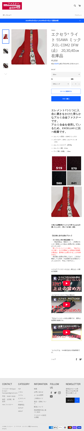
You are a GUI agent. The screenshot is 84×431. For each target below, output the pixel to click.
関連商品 (21, 405)
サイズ (53, 69)
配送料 (56, 63)
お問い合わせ (38, 392)
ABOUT (20, 411)
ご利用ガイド (38, 398)
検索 (35, 389)
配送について (38, 407)
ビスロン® (21, 398)
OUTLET (20, 408)
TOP (19, 389)
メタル (20, 392)
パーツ (20, 402)
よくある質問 (38, 395)
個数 (72, 79)
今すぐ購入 (66, 99)
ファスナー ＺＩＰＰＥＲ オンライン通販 (19, 426)
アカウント (78, 15)
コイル (20, 395)
